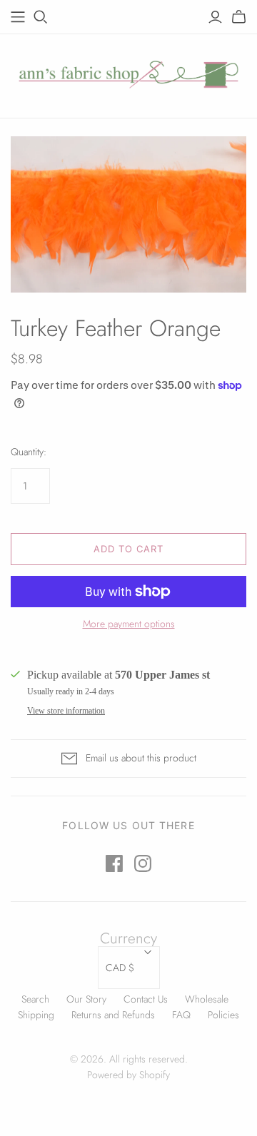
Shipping (36, 1015)
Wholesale (206, 999)
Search (35, 999)
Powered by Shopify (128, 1074)
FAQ (181, 1015)
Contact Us (146, 999)
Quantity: (28, 452)
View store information (66, 711)
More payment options (129, 624)
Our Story (86, 999)
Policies (223, 1015)
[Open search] (41, 17)
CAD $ (120, 967)
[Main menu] (18, 17)
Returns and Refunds (113, 1015)
